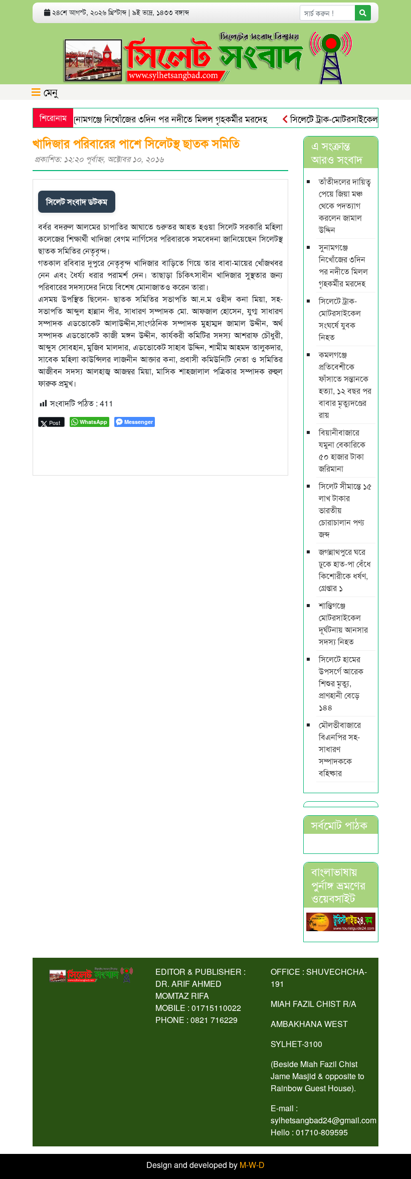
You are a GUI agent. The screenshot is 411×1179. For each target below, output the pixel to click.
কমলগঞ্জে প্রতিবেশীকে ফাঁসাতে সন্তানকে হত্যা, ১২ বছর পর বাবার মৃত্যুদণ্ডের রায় (345, 384)
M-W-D (252, 1164)
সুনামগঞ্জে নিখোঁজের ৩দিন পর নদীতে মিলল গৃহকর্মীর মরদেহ (157, 118)
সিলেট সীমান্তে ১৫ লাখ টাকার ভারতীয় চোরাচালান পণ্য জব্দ (345, 510)
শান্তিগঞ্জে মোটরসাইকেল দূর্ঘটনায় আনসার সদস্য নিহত (343, 623)
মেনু (49, 91)
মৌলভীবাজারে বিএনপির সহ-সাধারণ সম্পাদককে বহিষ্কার (340, 749)
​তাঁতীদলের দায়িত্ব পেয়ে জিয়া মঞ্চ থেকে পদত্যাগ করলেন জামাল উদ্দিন (345, 205)
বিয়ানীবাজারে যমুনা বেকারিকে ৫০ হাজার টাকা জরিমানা (342, 450)
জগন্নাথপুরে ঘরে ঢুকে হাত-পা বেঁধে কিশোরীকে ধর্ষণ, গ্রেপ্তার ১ (345, 570)
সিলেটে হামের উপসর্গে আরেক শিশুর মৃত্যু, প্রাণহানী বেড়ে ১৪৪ (341, 683)
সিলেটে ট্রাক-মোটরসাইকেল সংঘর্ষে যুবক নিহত (340, 319)
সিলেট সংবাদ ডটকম (76, 201)
